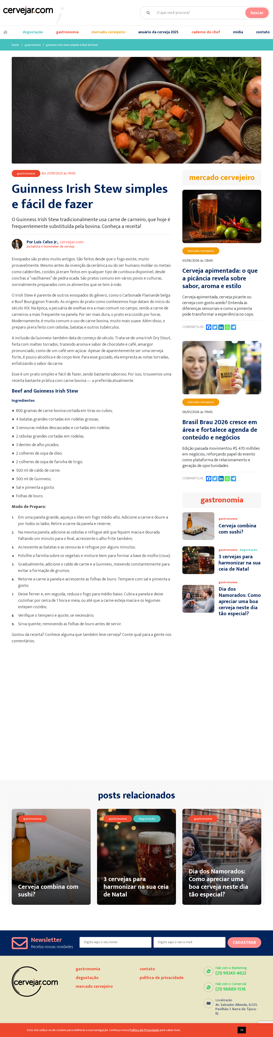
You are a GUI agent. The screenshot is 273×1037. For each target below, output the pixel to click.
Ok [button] (241, 1030)
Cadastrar (244, 942)
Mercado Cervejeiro (108, 32)
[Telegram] (233, 327)
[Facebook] (208, 327)
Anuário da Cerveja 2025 (158, 32)
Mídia (238, 32)
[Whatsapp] (227, 327)
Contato (263, 32)
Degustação (33, 32)
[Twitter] (215, 327)
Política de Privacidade (162, 977)
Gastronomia (67, 32)
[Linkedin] (221, 327)
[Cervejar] (28, 10)
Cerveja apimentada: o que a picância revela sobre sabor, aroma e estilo (220, 278)
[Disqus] (94, 714)
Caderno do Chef (206, 32)
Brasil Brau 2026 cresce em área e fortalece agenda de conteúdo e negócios (219, 429)
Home (6, 32)
